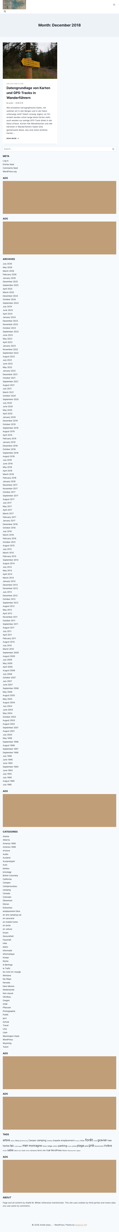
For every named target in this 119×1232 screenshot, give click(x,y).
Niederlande (8, 990)
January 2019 (9, 442)
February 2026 (10, 274)
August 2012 (9, 606)
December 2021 (10, 374)
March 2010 (8, 649)
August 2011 (8, 627)
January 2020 (9, 417)
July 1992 (7, 774)
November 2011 (10, 617)
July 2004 (7, 706)
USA (5, 1029)
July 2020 (7, 403)
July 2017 (7, 503)
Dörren (6, 904)
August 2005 (9, 695)
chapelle (56, 1140)
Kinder (6, 957)
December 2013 (10, 585)
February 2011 (9, 638)
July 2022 (7, 360)
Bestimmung (24, 1141)
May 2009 (7, 663)
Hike (8, 84)
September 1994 (10, 767)
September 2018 (10, 453)
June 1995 (8, 763)
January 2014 (9, 581)
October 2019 (9, 424)
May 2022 (7, 367)
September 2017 (10, 496)
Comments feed (10, 168)
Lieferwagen (18, 1146)
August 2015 (9, 545)
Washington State (11, 1036)
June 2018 (7, 463)
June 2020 (8, 406)
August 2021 (9, 385)
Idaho (5, 947)
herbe (6, 1145)
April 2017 (7, 510)
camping (7, 890)
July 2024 (7, 306)
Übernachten (72, 1150)
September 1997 (10, 749)
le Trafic (6, 968)
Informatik (7, 950)
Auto (5, 865)
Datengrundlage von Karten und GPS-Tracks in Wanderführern (28, 93)
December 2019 (10, 421)
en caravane (8, 918)
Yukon (5, 1047)
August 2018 (9, 456)
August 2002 (9, 724)
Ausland (6, 858)
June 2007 (8, 685)
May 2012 (7, 610)
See (19, 1150)
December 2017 (10, 485)
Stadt (23, 1150)
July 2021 (7, 388)
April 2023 (7, 342)
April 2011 (7, 635)
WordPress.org (10, 171)
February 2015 (9, 556)
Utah (5, 1032)
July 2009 (7, 660)
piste (74, 1146)
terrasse (33, 1150)
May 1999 (7, 738)
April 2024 (7, 314)
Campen (7, 882)
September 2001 (10, 727)
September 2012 (10, 603)
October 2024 (9, 299)
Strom (28, 1150)
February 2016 (9, 538)
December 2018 (10, 446)
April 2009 (8, 667)
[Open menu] (114, 4)
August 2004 (9, 702)
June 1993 (8, 770)
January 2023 (9, 346)
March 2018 (8, 474)
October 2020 (9, 396)
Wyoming (7, 1043)
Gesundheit (8, 936)
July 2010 (7, 645)
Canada (6, 893)
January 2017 (9, 520)
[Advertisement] (59, 197)
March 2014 (8, 578)
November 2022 (10, 349)
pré (91, 1145)
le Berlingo (8, 965)
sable (10, 1150)
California (7, 879)
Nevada (6, 982)
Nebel (45, 1146)
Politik (5, 1014)
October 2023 (9, 328)
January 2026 (9, 278)
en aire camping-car (12, 915)
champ (49, 1141)
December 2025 (10, 281)
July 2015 (7, 549)
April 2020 (7, 413)
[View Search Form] (5, 11)
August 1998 (9, 745)
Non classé (8, 993)
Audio (5, 854)
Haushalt (7, 940)
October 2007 (9, 677)
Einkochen (7, 908)
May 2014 (7, 570)
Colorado (7, 897)
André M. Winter (33, 1203)
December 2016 (10, 524)
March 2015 (8, 553)
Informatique (9, 954)
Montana (7, 975)
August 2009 (9, 656)
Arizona (6, 850)
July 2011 (7, 631)
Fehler (82, 1141)
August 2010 (9, 642)
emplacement (68, 1140)
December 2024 (10, 296)
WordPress (8, 1039)
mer (25, 1145)
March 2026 (8, 271)
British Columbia (10, 875)
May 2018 (7, 467)
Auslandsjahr (9, 861)
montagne (35, 1145)
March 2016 (8, 535)
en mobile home (10, 922)
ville (44, 1150)
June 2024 (8, 310)
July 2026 (7, 264)
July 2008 (7, 674)
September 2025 (10, 285)
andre (11, 103)
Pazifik (70, 1146)
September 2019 (10, 428)
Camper (32, 1140)
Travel (5, 1025)
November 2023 (10, 324)
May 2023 (7, 339)
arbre (6, 1140)
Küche (5, 961)
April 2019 (7, 435)
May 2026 (7, 267)
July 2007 (7, 681)
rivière (108, 1145)
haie (109, 1140)
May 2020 (7, 410)
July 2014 (7, 567)
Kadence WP (81, 1225)
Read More (13, 138)
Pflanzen (7, 1007)
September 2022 (10, 353)
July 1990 (7, 777)
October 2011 (9, 620)
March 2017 (8, 513)
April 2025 (7, 289)
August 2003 (9, 720)
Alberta (6, 840)
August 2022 (9, 356)
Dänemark (7, 900)
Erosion (77, 1141)
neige (49, 1146)
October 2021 (9, 378)
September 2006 (11, 688)
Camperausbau (10, 886)
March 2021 (8, 392)
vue (48, 1150)
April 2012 (7, 613)
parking (62, 1145)
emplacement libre (11, 911)
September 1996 (10, 752)
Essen (5, 933)
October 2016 (9, 528)
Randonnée (99, 1146)
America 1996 (9, 843)
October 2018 (9, 449)
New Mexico (8, 986)
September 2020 (11, 399)
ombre (55, 1146)
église (78, 1150)
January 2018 (9, 481)
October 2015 (9, 542)
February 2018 (9, 478)
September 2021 (10, 381)
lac (12, 1145)
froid (95, 1141)
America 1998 (9, 847)
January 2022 (9, 371)
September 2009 (11, 652)
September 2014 (10, 560)
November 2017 (10, 488)
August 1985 (9, 781)
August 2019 (9, 431)
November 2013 (10, 588)
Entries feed (8, 164)
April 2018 (7, 471)
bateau (6, 868)
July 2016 (7, 531)
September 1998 (10, 742)
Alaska (6, 836)
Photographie (9, 1011)
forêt (89, 1140)
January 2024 (9, 317)
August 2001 (9, 731)
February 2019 (9, 438)
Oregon (6, 1000)
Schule (6, 1022)
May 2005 (7, 699)
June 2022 (8, 364)
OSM (21, 84)
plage (80, 1145)
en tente (7, 925)
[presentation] (30, 60)
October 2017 (9, 492)
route (5, 1150)
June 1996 (8, 759)
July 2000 (7, 735)
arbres (13, 1141)
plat (86, 1146)
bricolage (7, 872)
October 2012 (9, 599)
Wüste (64, 1150)
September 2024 (11, 303)
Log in (5, 161)
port (5, 1018)
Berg (17, 1140)
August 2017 (9, 499)
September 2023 (11, 331)
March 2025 (8, 292)
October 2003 (9, 717)
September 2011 (10, 624)
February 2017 (9, 517)
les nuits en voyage (12, 972)
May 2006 (7, 692)
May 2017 (7, 506)
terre (39, 1150)
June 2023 (8, 335)
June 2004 (8, 710)
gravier (102, 1140)
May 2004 (7, 713)
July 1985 (7, 784)
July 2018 (7, 460)
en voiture (7, 929)
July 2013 (7, 592)
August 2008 (9, 670)
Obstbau (7, 997)
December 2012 (10, 595)
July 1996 (7, 756)
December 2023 (10, 321)
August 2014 (9, 563)
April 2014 (7, 574)
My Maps (15, 84)
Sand (16, 1150)
